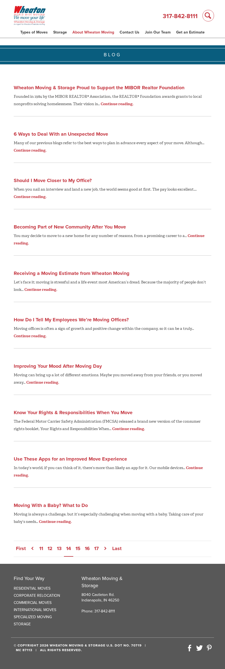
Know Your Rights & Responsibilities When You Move (73, 412)
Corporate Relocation (37, 595)
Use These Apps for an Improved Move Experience (70, 459)
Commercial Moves (33, 602)
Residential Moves (32, 588)
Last (117, 548)
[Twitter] (199, 648)
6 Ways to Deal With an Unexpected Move (61, 134)
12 (49, 548)
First (21, 548)
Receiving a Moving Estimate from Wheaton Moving (72, 273)
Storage (60, 32)
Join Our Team (158, 32)
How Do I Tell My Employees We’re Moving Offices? (71, 320)
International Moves (35, 609)
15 (77, 548)
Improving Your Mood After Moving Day (58, 366)
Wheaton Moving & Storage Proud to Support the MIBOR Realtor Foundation (99, 88)
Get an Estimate (190, 32)
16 (87, 548)
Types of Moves (34, 32)
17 (96, 548)
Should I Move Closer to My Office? (53, 180)
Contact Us (129, 32)
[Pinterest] (209, 648)
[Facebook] (190, 648)
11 (41, 548)
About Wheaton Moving (93, 32)
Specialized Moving (33, 617)
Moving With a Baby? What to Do (51, 505)
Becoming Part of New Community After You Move (70, 227)
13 (59, 548)
